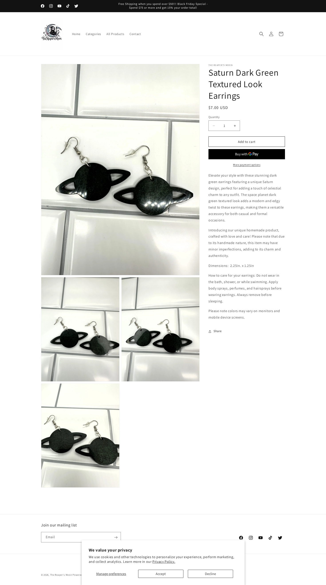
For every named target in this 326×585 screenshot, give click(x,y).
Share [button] (218, 331)
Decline (210, 573)
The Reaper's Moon (61, 574)
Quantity (214, 117)
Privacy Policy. (163, 561)
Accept (161, 573)
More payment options (246, 165)
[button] (261, 34)
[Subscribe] (116, 537)
